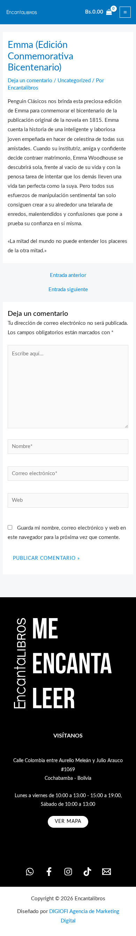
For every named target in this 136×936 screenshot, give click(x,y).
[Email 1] (106, 871)
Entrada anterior (68, 275)
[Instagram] (68, 871)
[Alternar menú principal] (125, 12)
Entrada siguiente (68, 289)
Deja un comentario (30, 80)
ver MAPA (68, 821)
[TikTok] (87, 871)
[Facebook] (49, 871)
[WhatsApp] (29, 871)
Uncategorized (74, 80)
